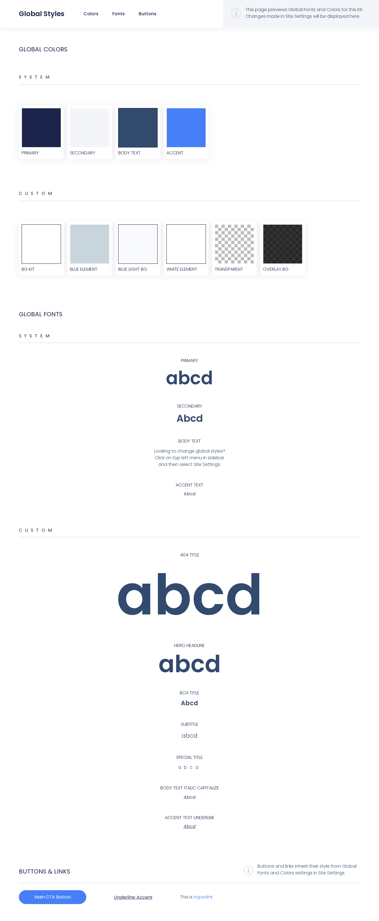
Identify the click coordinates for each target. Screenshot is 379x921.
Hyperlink (203, 897)
